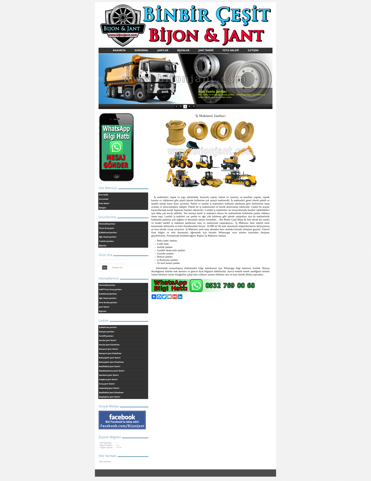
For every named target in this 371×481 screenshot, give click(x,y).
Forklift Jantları (106, 336)
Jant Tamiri (104, 306)
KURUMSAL (141, 50)
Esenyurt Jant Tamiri (108, 349)
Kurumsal (103, 199)
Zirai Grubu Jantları (108, 302)
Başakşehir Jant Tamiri (109, 396)
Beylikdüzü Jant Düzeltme (111, 392)
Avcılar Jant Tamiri (107, 340)
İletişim (102, 207)
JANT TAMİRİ (206, 50)
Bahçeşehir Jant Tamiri (109, 357)
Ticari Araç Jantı (106, 228)
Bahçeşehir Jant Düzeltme (111, 362)
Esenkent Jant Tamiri (109, 375)
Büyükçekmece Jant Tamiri (111, 370)
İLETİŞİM (253, 50)
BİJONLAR (183, 50)
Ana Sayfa (103, 194)
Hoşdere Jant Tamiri (108, 379)
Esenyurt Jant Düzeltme (110, 353)
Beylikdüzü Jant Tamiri (109, 366)
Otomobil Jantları (107, 223)
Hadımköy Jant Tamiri (109, 388)
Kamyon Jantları (106, 331)
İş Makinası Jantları (108, 327)
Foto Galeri (104, 203)
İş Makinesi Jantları (108, 232)
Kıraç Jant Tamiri (107, 383)
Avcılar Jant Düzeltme (109, 344)
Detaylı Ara (117, 267)
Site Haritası (105, 461)
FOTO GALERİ (231, 50)
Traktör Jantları (106, 241)
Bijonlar (103, 245)
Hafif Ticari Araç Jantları (110, 289)
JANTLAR (162, 50)
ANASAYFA (119, 50)
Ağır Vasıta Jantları (108, 237)
